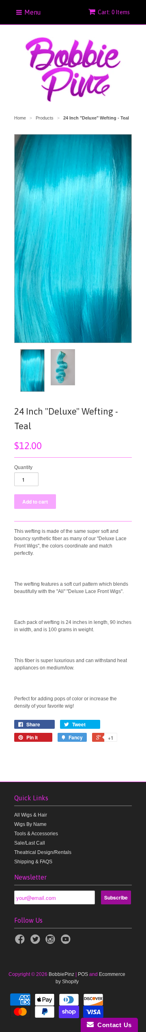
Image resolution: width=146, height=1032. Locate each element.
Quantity (23, 467)
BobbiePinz (61, 974)
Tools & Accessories (36, 833)
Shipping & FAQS (33, 862)
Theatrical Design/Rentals (42, 852)
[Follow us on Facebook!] (21, 941)
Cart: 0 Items (114, 12)
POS (83, 974)
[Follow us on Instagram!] (51, 941)
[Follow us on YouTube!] (67, 941)
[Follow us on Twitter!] (36, 941)
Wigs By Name (30, 824)
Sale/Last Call (29, 843)
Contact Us (113, 1024)
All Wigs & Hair (30, 815)
